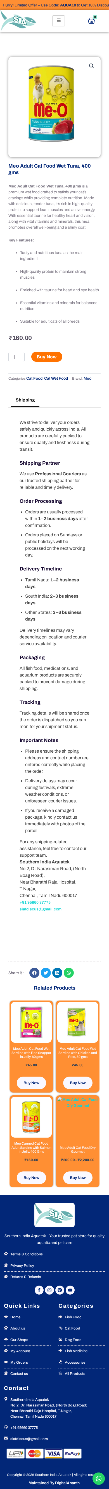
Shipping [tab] (25, 400)
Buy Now (47, 357)
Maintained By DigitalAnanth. (55, 1483)
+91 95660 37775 (35, 902)
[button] (92, 66)
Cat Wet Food (56, 378)
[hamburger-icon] (58, 20)
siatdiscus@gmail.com (40, 909)
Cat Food (34, 378)
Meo (87, 378)
